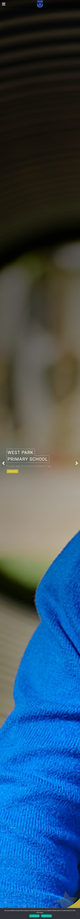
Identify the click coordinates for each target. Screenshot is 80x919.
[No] (77, 913)
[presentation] (3, 463)
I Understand (34, 916)
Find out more (12, 471)
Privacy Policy (46, 916)
